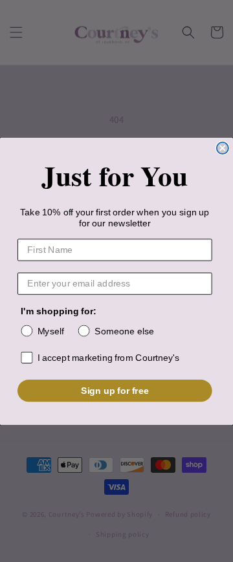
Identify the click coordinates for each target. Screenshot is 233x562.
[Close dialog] (222, 147)
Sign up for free (115, 390)
